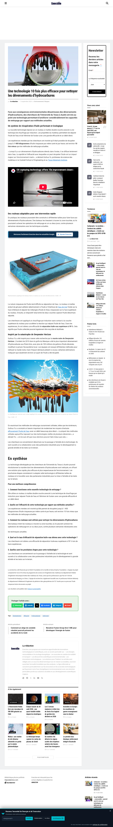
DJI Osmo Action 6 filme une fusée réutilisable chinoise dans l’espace (101, 284)
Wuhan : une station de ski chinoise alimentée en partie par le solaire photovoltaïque (15, 742)
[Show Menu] (6, 3)
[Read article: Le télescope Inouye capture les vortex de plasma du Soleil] (33, 729)
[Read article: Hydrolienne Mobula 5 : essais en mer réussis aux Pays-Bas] (90, 294)
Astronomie (13, 702)
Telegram (58, 605)
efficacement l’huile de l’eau (18, 431)
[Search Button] (107, 3)
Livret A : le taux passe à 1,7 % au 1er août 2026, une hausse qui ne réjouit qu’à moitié (93, 130)
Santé (67, 732)
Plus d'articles (43, 757)
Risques (46, 101)
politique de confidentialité (100, 824)
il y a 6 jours (67, 717)
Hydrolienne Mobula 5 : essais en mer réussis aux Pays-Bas (96, 332)
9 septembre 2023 (26, 101)
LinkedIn (30, 605)
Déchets (49, 702)
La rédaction (14, 101)
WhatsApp (18, 605)
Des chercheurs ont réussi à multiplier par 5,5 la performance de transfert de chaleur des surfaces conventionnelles (97, 384)
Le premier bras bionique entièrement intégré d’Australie (70, 739)
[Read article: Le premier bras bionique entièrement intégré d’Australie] (70, 729)
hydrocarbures (36, 616)
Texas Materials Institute (57, 160)
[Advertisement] (56, 23)
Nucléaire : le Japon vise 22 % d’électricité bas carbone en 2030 (97, 351)
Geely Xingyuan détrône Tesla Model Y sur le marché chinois (99, 194)
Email (68, 605)
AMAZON (34, 782)
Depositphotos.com (11, 780)
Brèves (91, 221)
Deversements (17, 616)
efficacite (26, 616)
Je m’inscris (57, 818)
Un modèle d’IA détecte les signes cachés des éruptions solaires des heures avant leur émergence (52, 742)
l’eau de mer (62, 307)
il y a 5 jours (31, 717)
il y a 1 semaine (13, 749)
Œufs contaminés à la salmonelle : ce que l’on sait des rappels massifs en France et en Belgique (99, 148)
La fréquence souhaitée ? (97, 80)
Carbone (12, 732)
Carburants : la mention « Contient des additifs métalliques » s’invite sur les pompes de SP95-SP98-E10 (96, 231)
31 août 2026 (92, 241)
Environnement (39, 101)
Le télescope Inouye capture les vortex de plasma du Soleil (33, 739)
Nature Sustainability (34, 589)
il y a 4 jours (12, 717)
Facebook (46, 605)
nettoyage (46, 616)
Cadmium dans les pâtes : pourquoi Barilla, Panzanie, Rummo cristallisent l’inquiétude (99, 180)
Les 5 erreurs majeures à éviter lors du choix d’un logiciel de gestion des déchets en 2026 (52, 712)
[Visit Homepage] (56, 3)
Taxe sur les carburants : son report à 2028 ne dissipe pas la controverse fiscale (98, 164)
